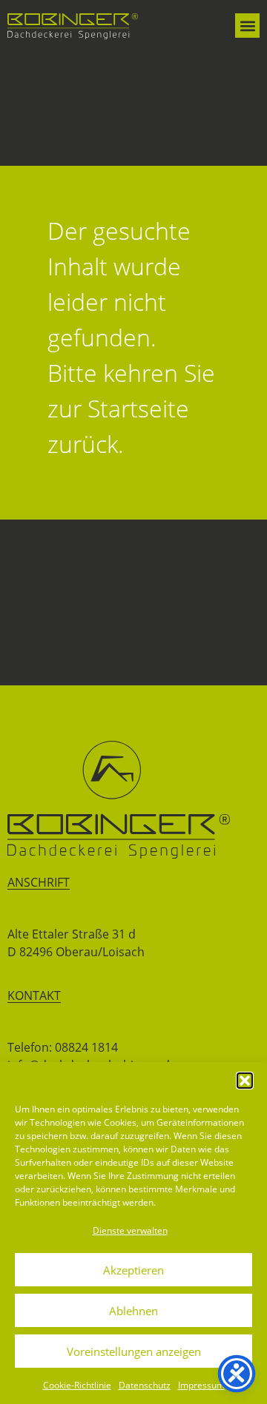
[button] (244, 1080)
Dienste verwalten (130, 1230)
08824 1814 (86, 1047)
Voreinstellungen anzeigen (134, 1351)
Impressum (201, 1385)
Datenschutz (145, 1385)
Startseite (138, 408)
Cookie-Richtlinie (77, 1385)
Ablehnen (133, 1310)
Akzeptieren (133, 1270)
